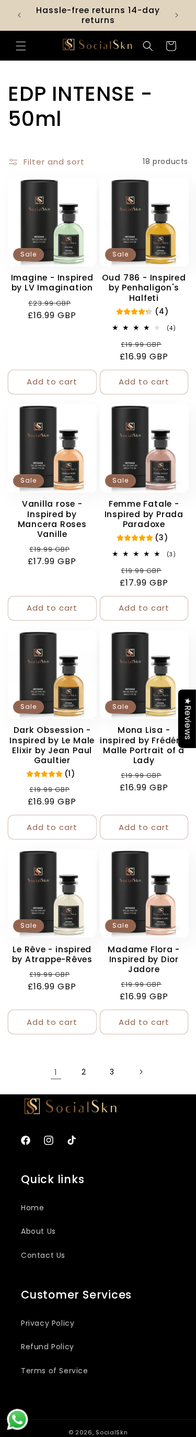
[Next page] (140, 1071)
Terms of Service (54, 1370)
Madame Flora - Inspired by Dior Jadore (144, 959)
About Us (38, 1231)
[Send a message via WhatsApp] (17, 1419)
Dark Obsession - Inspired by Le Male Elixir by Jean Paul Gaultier (52, 745)
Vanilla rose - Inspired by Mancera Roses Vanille (52, 519)
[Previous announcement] (19, 15)
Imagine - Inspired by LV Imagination (52, 283)
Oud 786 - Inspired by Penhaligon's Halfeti (144, 288)
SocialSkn (112, 1432)
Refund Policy (47, 1346)
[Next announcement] (176, 15)
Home (32, 1207)
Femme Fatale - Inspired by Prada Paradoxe (144, 514)
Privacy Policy (47, 1323)
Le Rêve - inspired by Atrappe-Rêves (52, 954)
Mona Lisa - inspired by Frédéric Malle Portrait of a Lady (144, 745)
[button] (20, 45)
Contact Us (43, 1255)
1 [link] (55, 1072)
